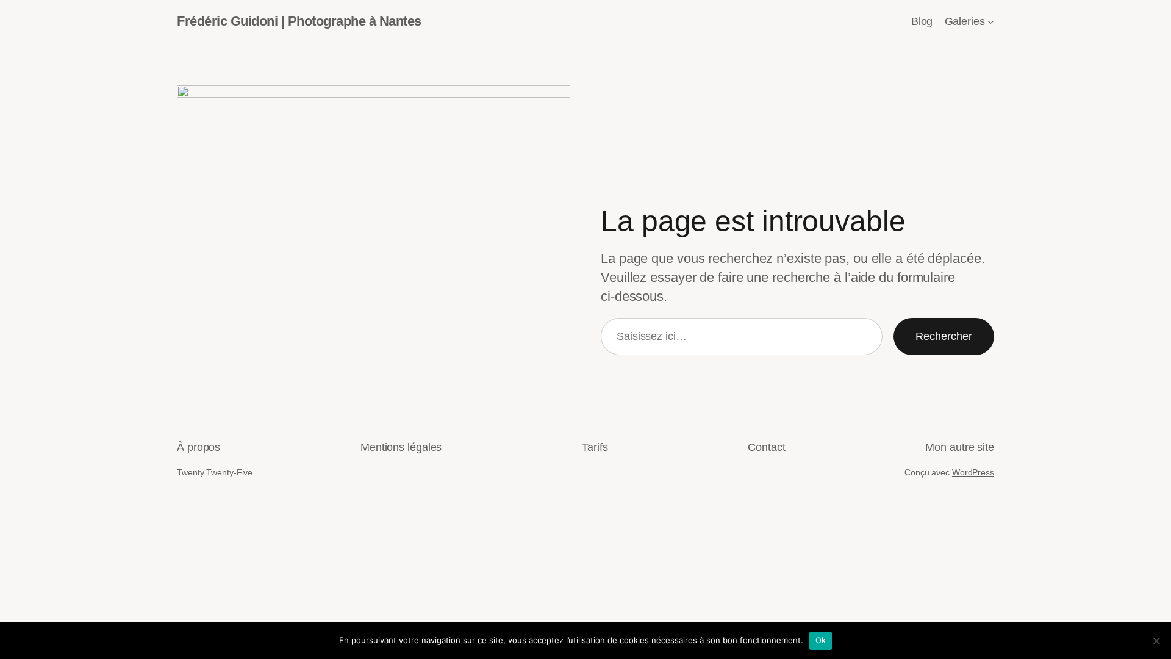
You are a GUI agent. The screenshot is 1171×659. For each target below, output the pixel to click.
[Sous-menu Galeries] (990, 21)
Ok (820, 640)
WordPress (973, 472)
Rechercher (943, 336)
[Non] (1156, 641)
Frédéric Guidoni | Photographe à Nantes (299, 21)
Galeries (965, 21)
